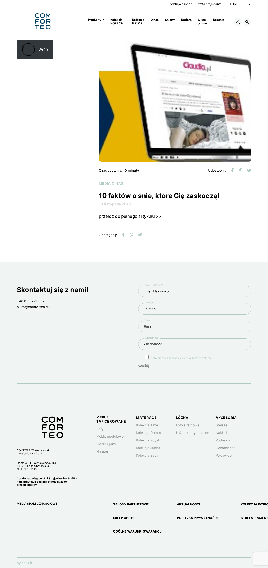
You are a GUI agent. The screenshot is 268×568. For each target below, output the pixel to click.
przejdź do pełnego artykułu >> (130, 216)
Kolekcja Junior (148, 448)
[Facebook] (30, 514)
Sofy (100, 429)
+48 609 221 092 (31, 301)
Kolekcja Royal (147, 440)
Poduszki (223, 440)
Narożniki (103, 451)
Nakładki (222, 433)
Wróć (43, 49)
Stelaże (221, 425)
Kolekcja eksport (181, 4)
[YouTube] (39, 514)
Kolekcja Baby (147, 455)
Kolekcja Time (147, 425)
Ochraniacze (225, 448)
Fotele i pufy (106, 444)
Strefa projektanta (209, 4)
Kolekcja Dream (148, 433)
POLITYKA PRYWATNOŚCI (197, 518)
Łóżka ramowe (187, 425)
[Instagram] (20, 514)
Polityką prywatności (200, 357)
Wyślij (143, 366)
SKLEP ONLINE (124, 518)
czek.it (27, 563)
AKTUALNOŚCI (188, 504)
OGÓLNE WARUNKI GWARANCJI (137, 531)
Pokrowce (224, 455)
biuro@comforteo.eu (33, 307)
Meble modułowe (110, 436)
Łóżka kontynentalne (192, 433)
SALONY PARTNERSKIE (131, 504)
